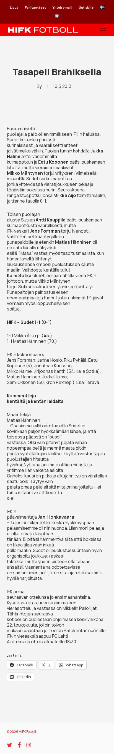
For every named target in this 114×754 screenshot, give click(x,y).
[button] (103, 30)
